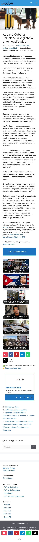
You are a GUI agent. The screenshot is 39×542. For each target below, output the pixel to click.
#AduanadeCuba (16, 235)
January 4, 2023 (9, 244)
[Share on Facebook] (11, 354)
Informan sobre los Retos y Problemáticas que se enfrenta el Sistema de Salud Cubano (19, 415)
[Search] (33, 447)
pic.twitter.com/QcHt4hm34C (14, 237)
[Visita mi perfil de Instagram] (20, 397)
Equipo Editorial (9, 470)
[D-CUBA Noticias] (7, 3)
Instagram (7, 507)
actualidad (13, 48)
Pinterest (7, 513)
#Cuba (5, 227)
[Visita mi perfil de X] (17, 397)
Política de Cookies (11, 487)
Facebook (7, 510)
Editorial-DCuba (13, 387)
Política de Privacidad (12, 490)
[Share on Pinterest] (16, 354)
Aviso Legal (8, 493)
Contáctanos (7, 478)
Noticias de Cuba (12, 407)
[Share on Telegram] (22, 354)
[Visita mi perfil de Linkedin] (28, 397)
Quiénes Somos (9, 468)
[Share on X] (5, 360)
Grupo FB (7, 517)
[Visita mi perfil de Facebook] (24, 397)
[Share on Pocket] (5, 354)
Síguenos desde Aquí (13, 368)
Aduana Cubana (20, 410)
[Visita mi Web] (32, 397)
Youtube (7, 504)
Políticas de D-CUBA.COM (14, 496)
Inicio (5, 48)
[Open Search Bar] (31, 3)
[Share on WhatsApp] (28, 354)
